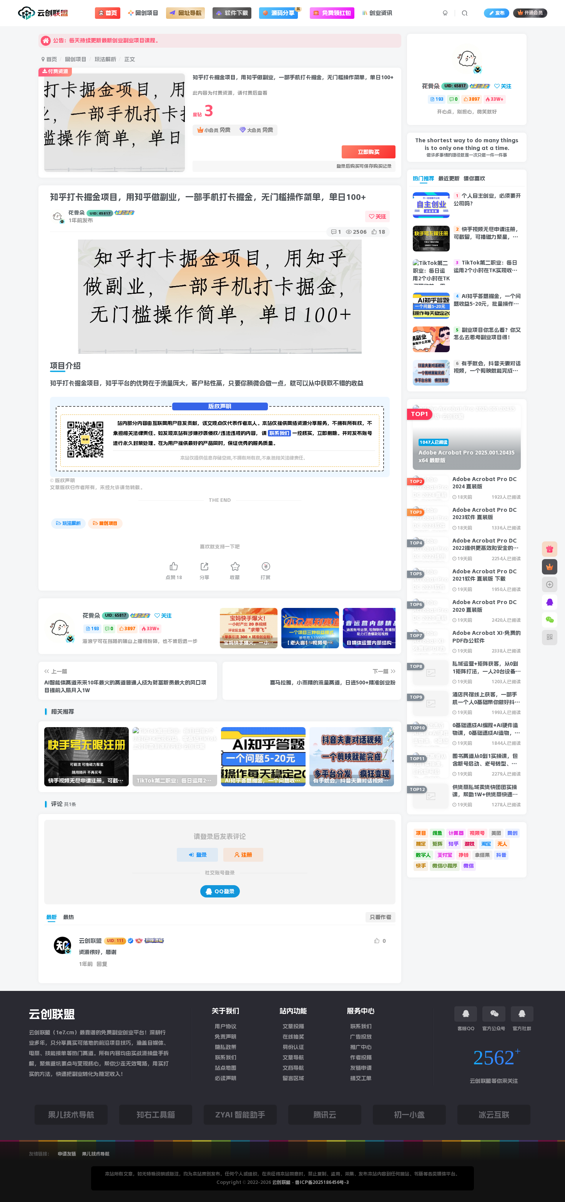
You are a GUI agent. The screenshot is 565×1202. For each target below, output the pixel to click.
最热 (68, 917)
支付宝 (444, 854)
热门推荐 (423, 178)
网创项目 (75, 59)
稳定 (421, 843)
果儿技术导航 (96, 1154)
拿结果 (482, 854)
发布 (500, 13)
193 (95, 628)
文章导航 (293, 1057)
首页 (51, 59)
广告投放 (361, 1036)
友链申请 (361, 1067)
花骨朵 (89, 212)
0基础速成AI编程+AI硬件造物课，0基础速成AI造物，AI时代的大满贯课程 (486, 733)
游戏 (470, 843)
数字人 (423, 854)
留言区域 (293, 1078)
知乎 (454, 843)
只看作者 (380, 917)
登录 (201, 854)
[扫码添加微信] (549, 620)
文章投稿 (293, 1026)
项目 (421, 833)
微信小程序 (444, 865)
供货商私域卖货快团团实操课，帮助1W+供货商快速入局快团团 (485, 794)
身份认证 (293, 1047)
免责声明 (225, 1036)
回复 (101, 964)
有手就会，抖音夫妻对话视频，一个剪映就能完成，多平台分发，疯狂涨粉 (487, 371)
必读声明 (225, 1078)
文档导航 (293, 1067)
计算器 (456, 833)
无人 (502, 843)
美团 (496, 833)
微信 (469, 865)
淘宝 (486, 843)
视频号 (477, 833)
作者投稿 (361, 1057)
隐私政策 (225, 1047)
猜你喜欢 (474, 178)
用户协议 (225, 1026)
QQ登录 (224, 891)
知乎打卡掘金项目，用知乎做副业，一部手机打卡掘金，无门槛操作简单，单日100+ (208, 197)
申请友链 (67, 1154)
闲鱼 (437, 833)
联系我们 (279, 433)
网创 (512, 833)
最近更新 (449, 178)
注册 (246, 854)
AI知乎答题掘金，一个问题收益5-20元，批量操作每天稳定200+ (487, 304)
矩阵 (437, 843)
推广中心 (361, 1047)
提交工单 (361, 1078)
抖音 (501, 854)
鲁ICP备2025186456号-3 (322, 1182)
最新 (51, 917)
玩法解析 (105, 59)
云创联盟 (101, 941)
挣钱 (464, 854)
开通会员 (533, 13)
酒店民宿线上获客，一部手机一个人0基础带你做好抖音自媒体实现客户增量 (486, 702)
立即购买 (368, 152)
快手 (421, 865)
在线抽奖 (293, 1036)
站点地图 (225, 1067)
